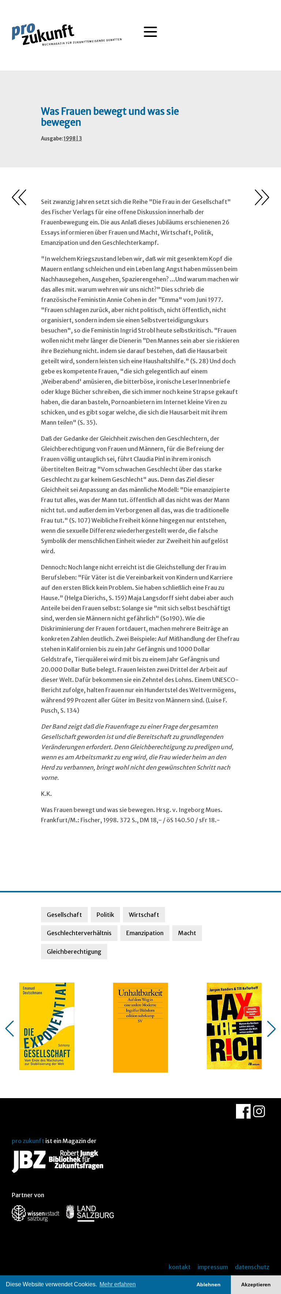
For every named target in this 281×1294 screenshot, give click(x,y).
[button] (9, 1029)
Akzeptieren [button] (256, 1284)
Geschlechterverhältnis (79, 933)
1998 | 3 (73, 139)
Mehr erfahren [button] (118, 1284)
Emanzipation (145, 933)
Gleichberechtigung (74, 951)
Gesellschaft (64, 914)
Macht (187, 933)
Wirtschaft (144, 914)
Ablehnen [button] (208, 1284)
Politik (105, 914)
